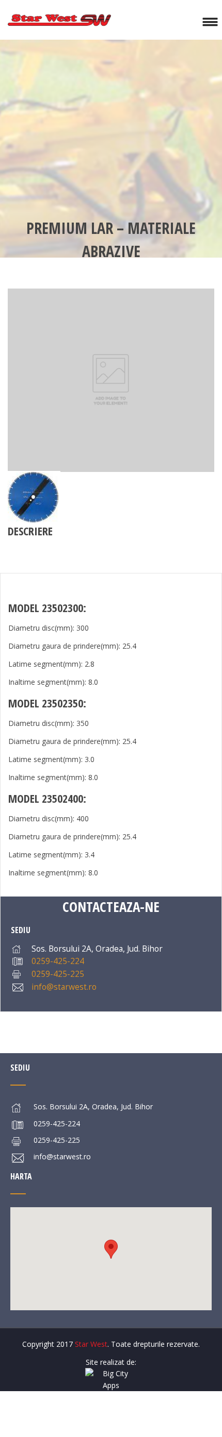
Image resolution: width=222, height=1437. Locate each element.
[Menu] (210, 19)
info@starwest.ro (64, 987)
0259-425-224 (57, 961)
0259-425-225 (57, 974)
